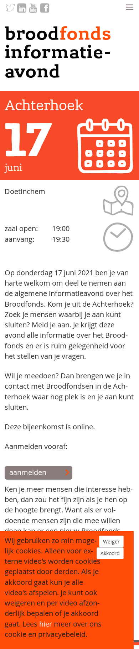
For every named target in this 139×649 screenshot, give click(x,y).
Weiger (111, 541)
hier (45, 624)
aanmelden (27, 472)
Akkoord (110, 553)
